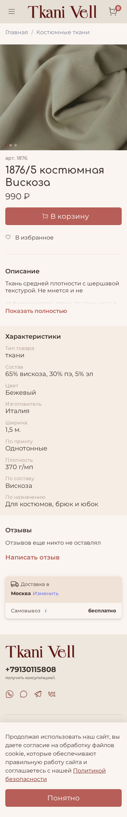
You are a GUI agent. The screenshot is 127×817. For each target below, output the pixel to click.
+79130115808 (30, 669)
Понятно (63, 798)
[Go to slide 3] (15, 145)
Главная (16, 32)
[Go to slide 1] (6, 145)
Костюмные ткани (63, 32)
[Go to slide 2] (11, 145)
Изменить (46, 593)
